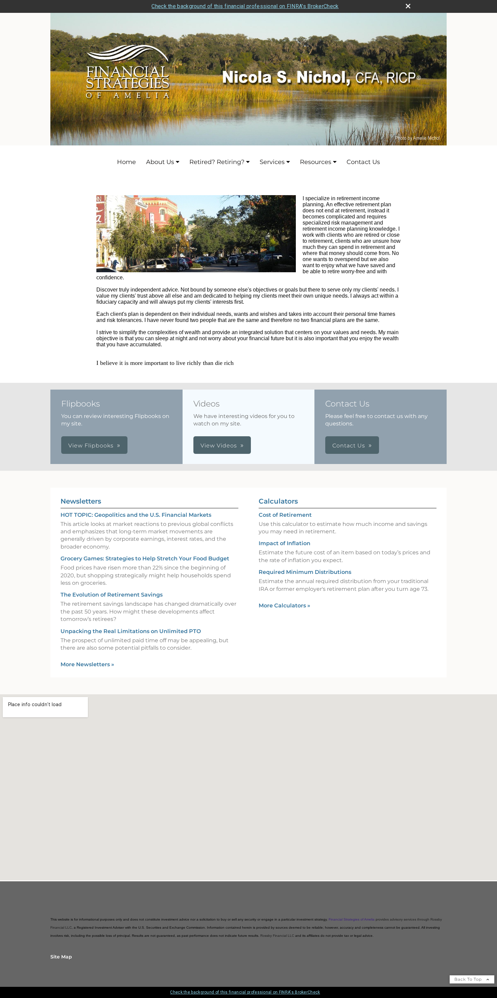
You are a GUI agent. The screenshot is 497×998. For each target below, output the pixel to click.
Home (126, 162)
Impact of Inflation (284, 543)
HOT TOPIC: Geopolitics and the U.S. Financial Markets (136, 515)
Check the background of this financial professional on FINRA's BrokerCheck (244, 6)
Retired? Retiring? (216, 162)
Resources (315, 162)
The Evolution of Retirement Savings (112, 594)
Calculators (278, 501)
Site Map (61, 957)
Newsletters (81, 501)
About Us (160, 162)
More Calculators (284, 605)
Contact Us (363, 162)
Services (272, 162)
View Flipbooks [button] (91, 445)
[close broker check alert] (408, 6)
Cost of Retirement (285, 515)
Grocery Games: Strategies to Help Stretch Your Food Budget (145, 558)
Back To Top (468, 979)
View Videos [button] (218, 445)
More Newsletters (87, 664)
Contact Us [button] (348, 445)
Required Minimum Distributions (305, 572)
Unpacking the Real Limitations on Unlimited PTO (131, 631)
